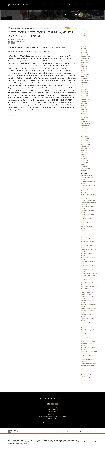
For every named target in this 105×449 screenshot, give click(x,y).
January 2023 (84, 119)
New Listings (84, 32)
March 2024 (84, 92)
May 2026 (84, 48)
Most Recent (84, 41)
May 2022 (84, 133)
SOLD (82, 10)
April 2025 (84, 70)
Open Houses (84, 34)
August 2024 (84, 86)
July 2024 (83, 88)
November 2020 (85, 168)
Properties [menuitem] (61, 4)
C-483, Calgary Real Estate (88, 200)
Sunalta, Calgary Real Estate (88, 363)
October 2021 (85, 146)
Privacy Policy (77, 431)
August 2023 (84, 105)
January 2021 (84, 164)
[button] (48, 404)
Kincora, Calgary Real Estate (88, 277)
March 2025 (84, 72)
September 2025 (85, 60)
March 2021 (84, 160)
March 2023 (84, 115)
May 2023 (84, 111)
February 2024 (85, 93)
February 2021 (85, 162)
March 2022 (84, 136)
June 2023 (84, 109)
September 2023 (85, 103)
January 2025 (84, 76)
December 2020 (85, 166)
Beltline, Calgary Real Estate (88, 198)
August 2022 (84, 129)
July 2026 (83, 45)
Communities (60, 6)
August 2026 (84, 43)
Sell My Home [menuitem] (51, 4)
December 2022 (85, 121)
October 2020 (85, 170)
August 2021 (84, 150)
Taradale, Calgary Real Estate (89, 373)
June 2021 (84, 154)
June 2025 (84, 66)
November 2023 (85, 99)
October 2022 (85, 125)
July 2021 (83, 152)
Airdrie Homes (73, 6)
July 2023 (83, 107)
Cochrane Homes (88, 6)
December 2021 (85, 142)
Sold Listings (84, 35)
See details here (60, 47)
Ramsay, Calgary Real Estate (88, 308)
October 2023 (85, 101)
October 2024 (85, 82)
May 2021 (84, 156)
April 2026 (84, 50)
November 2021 (85, 144)
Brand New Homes (87, 4)
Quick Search (73, 4)
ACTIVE (76, 10)
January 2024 (84, 95)
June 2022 (84, 131)
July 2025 (83, 64)
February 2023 (85, 117)
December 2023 (85, 97)
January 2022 (84, 140)
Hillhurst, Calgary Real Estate (89, 273)
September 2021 (85, 148)
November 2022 (85, 123)
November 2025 (85, 56)
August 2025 (84, 62)
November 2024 (85, 80)
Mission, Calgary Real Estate (88, 287)
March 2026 (84, 52)
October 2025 (85, 58)
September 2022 (85, 127)
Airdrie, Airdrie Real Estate (88, 175)
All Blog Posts (85, 30)
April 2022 (84, 135)
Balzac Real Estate (86, 193)
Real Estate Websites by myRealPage (89, 431)
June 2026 (84, 46)
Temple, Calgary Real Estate (19, 41)
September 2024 (85, 84)
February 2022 (85, 138)
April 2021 (84, 158)
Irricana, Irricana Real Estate (88, 275)
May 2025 (84, 68)
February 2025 (85, 74)
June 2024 (84, 90)
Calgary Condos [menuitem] (48, 6)
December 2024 (85, 78)
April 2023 (84, 113)
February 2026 (85, 54)
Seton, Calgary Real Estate (88, 341)
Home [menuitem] (43, 4)
